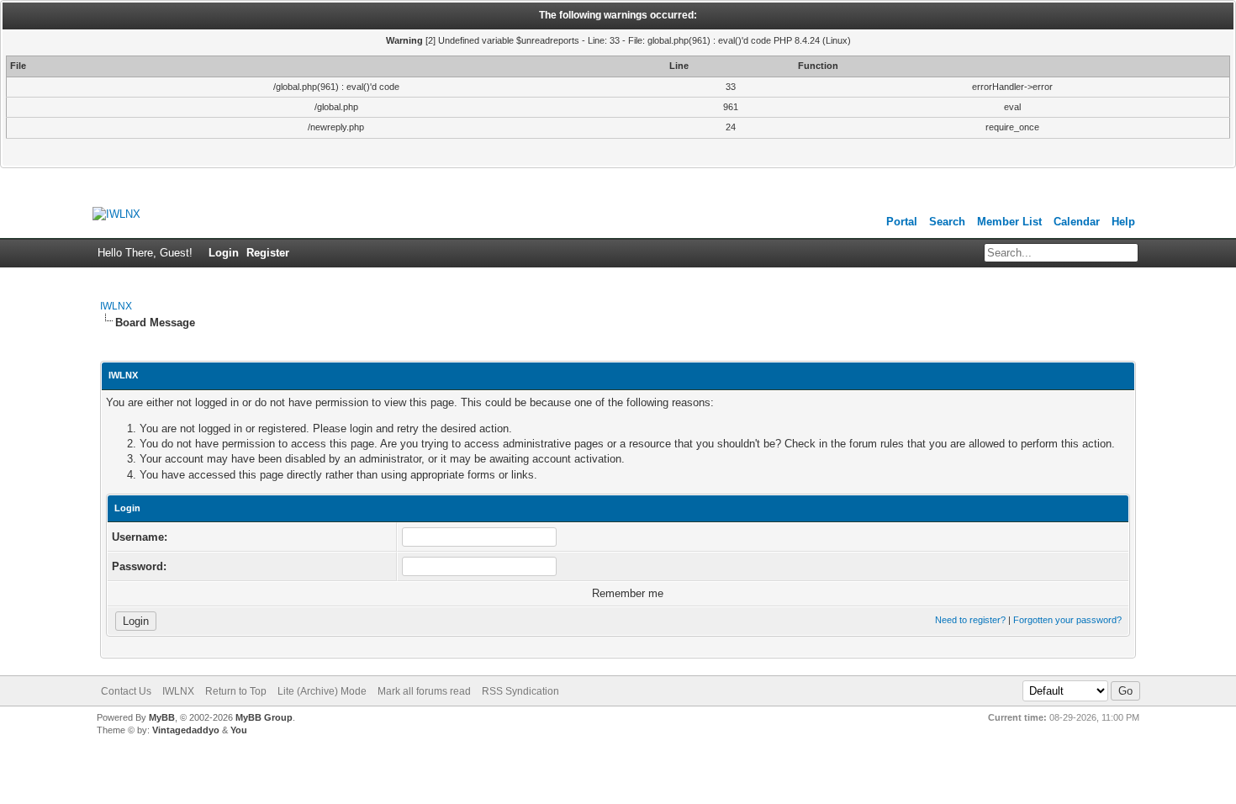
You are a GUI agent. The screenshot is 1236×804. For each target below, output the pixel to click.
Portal (901, 221)
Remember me (626, 593)
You (238, 730)
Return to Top (236, 691)
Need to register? (970, 620)
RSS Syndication (520, 691)
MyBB (162, 717)
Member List (1009, 221)
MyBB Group (264, 717)
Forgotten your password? (1067, 620)
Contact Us (126, 691)
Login (224, 252)
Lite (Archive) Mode (322, 691)
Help (1123, 221)
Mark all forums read (424, 691)
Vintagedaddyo (185, 730)
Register (267, 252)
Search (947, 221)
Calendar (1077, 221)
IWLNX (116, 306)
